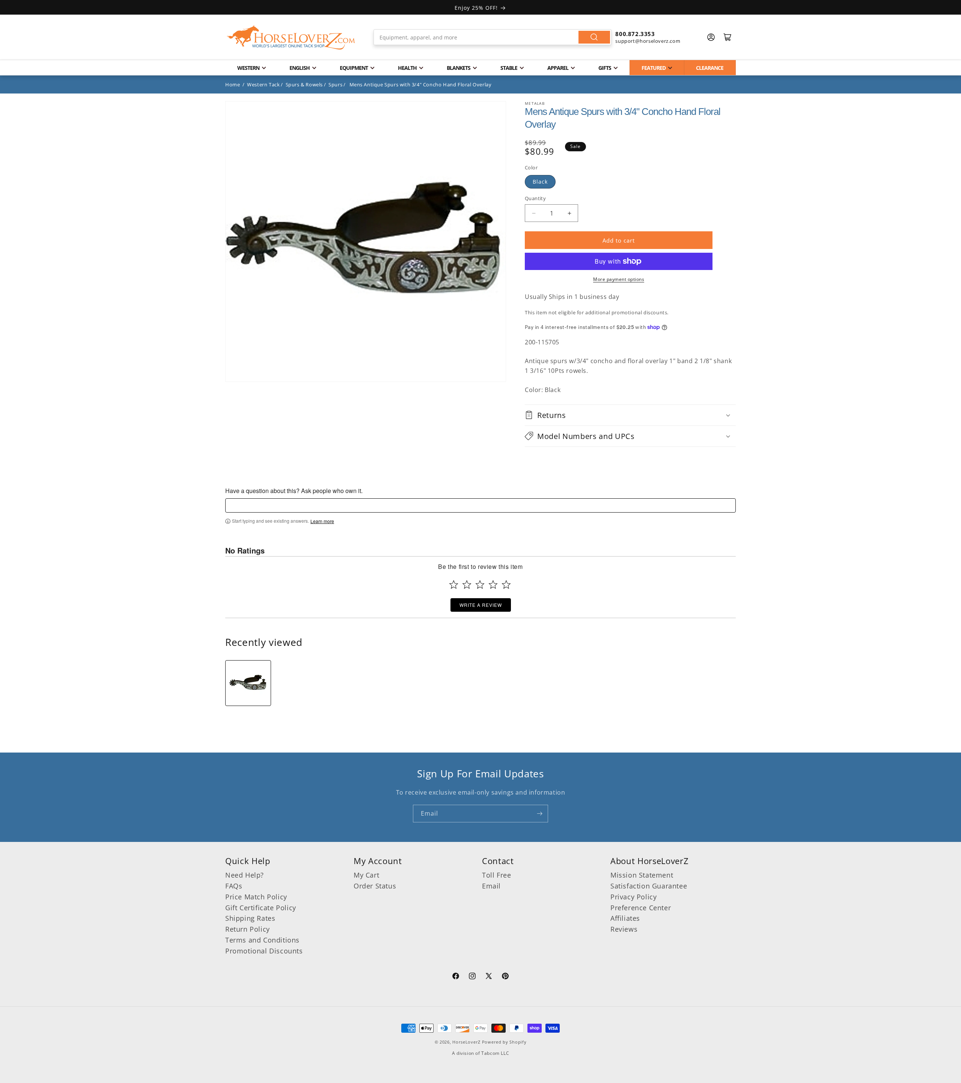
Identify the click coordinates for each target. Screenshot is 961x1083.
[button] (630, 415)
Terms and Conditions (262, 939)
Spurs (335, 84)
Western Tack (263, 84)
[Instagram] (472, 977)
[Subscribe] (539, 813)
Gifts (604, 67)
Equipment (354, 67)
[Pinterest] (505, 977)
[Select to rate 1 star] (453, 584)
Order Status (375, 885)
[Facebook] (455, 977)
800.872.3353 (635, 34)
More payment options (618, 279)
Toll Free (496, 874)
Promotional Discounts (264, 950)
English (299, 67)
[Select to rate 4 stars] (493, 584)
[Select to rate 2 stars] (467, 584)
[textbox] (480, 505)
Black (540, 181)
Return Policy (247, 929)
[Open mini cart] (727, 37)
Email (491, 885)
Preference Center (640, 907)
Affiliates (625, 918)
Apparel (557, 67)
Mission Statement (641, 874)
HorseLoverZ (466, 1042)
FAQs (233, 885)
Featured (654, 67)
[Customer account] (711, 37)
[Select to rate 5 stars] (506, 584)
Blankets (458, 67)
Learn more (322, 521)
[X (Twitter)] (488, 977)
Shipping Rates (250, 918)
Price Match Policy (256, 896)
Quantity (535, 198)
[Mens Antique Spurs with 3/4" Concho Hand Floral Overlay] (248, 683)
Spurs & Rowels (304, 84)
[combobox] (493, 37)
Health (407, 67)
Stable (508, 67)
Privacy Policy (633, 896)
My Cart (366, 874)
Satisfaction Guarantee (648, 885)
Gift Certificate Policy (260, 907)
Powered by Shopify (504, 1042)
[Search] (594, 37)
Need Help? (244, 874)
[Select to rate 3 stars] (480, 584)
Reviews (623, 929)
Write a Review (480, 605)
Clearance (709, 67)
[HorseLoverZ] (291, 37)
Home (232, 84)
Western (248, 67)
